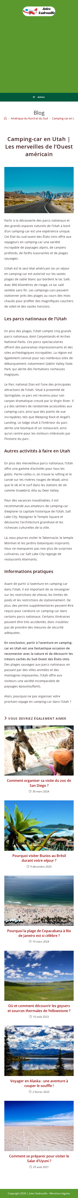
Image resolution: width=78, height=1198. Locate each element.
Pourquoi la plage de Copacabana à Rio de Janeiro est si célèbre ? (39, 933)
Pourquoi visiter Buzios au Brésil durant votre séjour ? (39, 858)
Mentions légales (60, 1193)
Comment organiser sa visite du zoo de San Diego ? (39, 783)
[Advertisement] (39, 66)
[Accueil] (5, 118)
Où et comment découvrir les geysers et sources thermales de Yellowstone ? (39, 1008)
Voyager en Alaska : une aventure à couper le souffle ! (39, 1083)
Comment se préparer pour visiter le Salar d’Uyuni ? (39, 1158)
